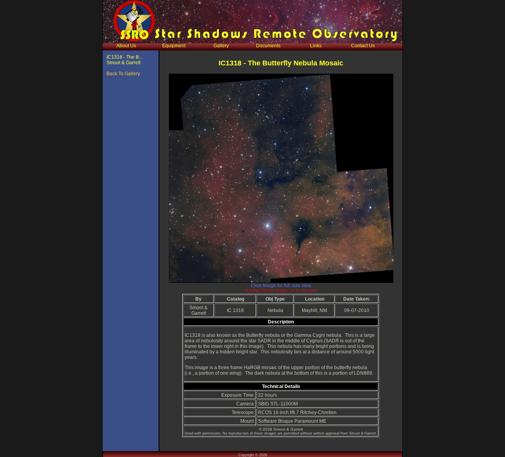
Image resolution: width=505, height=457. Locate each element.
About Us (126, 45)
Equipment (173, 45)
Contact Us (363, 45)
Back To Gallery (123, 73)
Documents (268, 45)
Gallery (221, 45)
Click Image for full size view (281, 285)
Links (316, 45)
